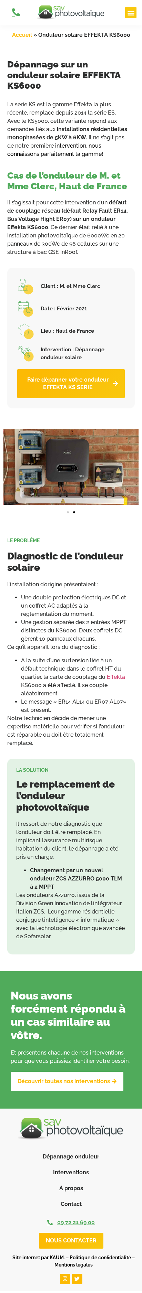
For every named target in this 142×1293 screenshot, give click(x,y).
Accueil (22, 35)
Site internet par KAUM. (38, 1257)
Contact (71, 1204)
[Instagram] (65, 1279)
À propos (71, 1188)
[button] (130, 12)
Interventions (71, 1172)
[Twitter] (77, 1279)
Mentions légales (73, 1265)
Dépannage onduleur (71, 1156)
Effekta (116, 677)
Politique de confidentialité (100, 1257)
